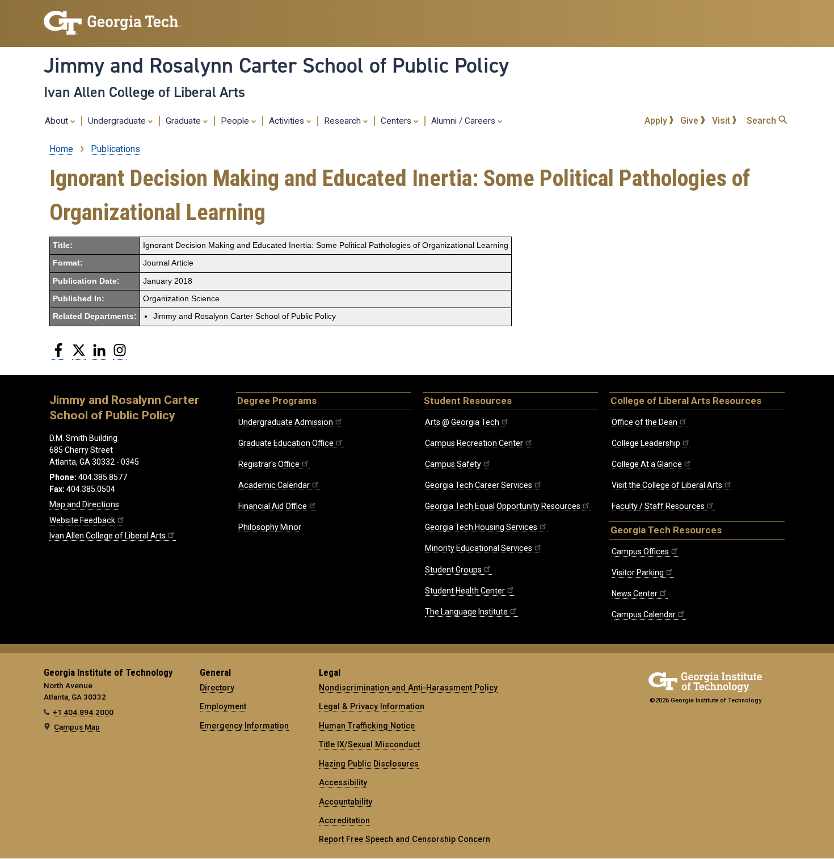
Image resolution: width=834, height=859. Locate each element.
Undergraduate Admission (285, 422)
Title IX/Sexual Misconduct (369, 744)
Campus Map (77, 726)
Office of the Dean (644, 422)
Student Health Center (465, 590)
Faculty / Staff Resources (658, 506)
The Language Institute (466, 611)
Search (762, 120)
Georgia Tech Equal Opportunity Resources (502, 506)
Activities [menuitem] (287, 121)
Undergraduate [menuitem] (118, 121)
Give (690, 120)
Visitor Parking (638, 572)
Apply (657, 120)
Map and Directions (84, 504)
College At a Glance (647, 464)
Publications (115, 149)
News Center (635, 593)
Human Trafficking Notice (367, 725)
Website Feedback (82, 520)
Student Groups (453, 569)
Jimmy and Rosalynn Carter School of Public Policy (276, 65)
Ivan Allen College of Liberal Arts (144, 92)
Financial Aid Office (272, 506)
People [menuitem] (236, 121)
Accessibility (343, 782)
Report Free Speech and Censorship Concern (404, 839)
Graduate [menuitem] (184, 121)
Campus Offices (640, 551)
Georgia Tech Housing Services (481, 527)
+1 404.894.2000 (83, 712)
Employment (223, 706)
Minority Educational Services (478, 548)
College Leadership (646, 443)
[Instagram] (120, 355)
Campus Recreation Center (474, 443)
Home (61, 149)
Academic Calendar (274, 485)
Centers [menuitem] (397, 121)
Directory (217, 687)
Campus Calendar (644, 614)
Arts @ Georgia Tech (462, 422)
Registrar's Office (269, 464)
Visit (722, 120)
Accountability (345, 801)
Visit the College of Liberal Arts (667, 485)
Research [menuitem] (343, 121)
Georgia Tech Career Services (478, 485)
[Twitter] (79, 355)
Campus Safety (453, 464)
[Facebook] (58, 355)
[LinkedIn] (99, 355)
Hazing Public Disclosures (369, 763)
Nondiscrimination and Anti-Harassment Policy (408, 687)
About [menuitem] (57, 121)
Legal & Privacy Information (371, 706)
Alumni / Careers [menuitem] (464, 121)
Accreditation (344, 820)
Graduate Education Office (286, 443)
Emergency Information (244, 725)
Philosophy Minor (269, 527)
